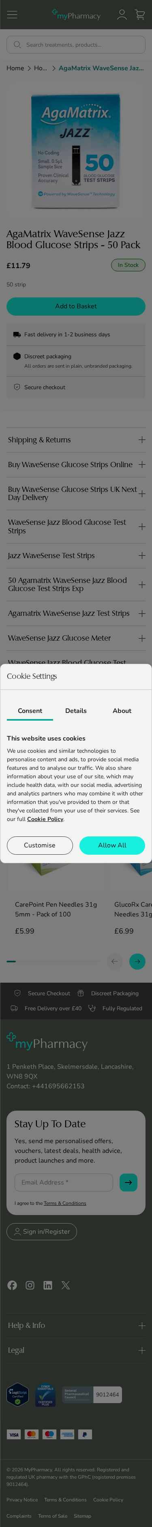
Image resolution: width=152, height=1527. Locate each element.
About (122, 710)
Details (76, 710)
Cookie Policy (45, 819)
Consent (30, 710)
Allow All (112, 845)
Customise (40, 845)
